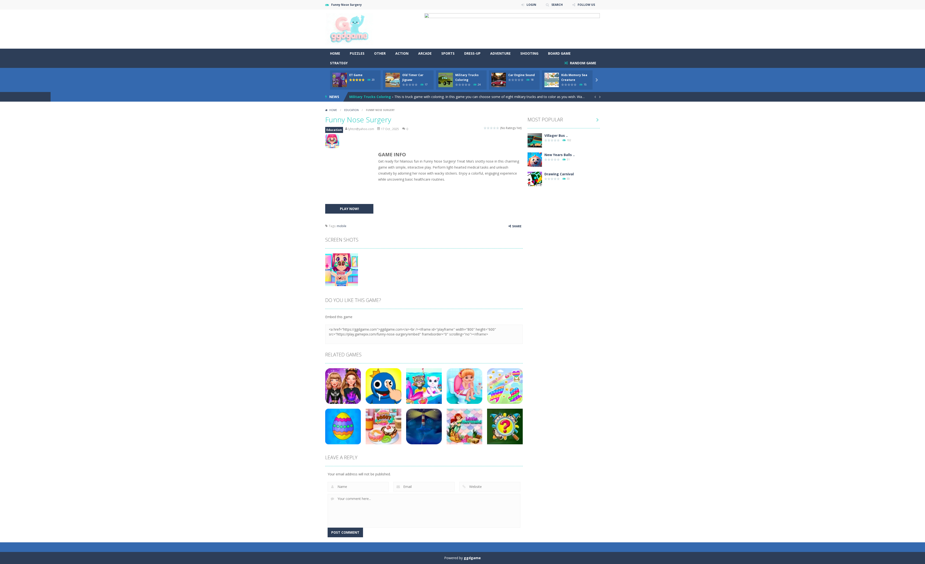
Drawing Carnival (559, 174)
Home (335, 53)
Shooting (529, 53)
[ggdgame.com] (349, 28)
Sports (448, 53)
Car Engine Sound (521, 75)
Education (351, 110)
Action (402, 53)
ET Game (356, 75)
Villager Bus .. (556, 135)
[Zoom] (341, 269)
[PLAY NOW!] (339, 79)
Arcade (425, 53)
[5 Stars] (497, 128)
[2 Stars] (488, 128)
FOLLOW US (586, 5)
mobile (341, 226)
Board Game (559, 53)
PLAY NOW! (349, 208)
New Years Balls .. (559, 154)
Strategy (339, 63)
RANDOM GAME (582, 63)
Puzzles (357, 53)
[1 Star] (485, 128)
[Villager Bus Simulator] (535, 140)
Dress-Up (472, 53)
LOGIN (531, 5)
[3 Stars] (491, 128)
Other (380, 53)
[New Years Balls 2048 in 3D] (535, 159)
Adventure (500, 53)
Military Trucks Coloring (370, 96)
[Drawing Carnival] (535, 178)
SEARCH (557, 5)
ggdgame (472, 558)
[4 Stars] (494, 128)
